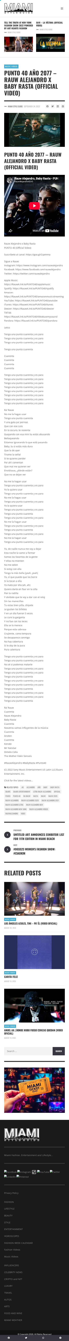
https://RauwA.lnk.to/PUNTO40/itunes (33, 304)
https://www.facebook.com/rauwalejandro (37, 269)
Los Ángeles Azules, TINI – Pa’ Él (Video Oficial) (30, 923)
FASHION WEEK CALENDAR (18, 1242)
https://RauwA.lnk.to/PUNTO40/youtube (36, 300)
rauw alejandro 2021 (50, 800)
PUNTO (7, 796)
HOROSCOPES (11, 1236)
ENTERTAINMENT (13, 1229)
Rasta (35, 796)
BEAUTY (8, 1215)
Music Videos (11, 66)
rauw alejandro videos (38, 809)
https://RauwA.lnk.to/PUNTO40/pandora (35, 320)
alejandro (31, 787)
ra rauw (26, 796)
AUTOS (8, 1299)
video (23, 813)
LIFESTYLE (9, 1208)
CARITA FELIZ (11, 977)
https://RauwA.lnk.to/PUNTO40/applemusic (27, 284)
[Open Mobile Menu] (62, 8)
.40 (22, 787)
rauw (43, 796)
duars (7, 791)
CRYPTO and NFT (13, 1279)
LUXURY (8, 1285)
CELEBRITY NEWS (13, 1272)
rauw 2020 (52, 796)
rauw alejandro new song (15, 809)
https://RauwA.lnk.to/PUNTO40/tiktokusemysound (30, 316)
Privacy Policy (11, 1192)
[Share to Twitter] (53, 106)
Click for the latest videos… (18, 780)
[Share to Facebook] (47, 106)
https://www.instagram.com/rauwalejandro (39, 265)
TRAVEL (8, 1292)
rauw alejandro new (34, 804)
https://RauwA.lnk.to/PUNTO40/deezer (33, 308)
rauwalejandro (11, 813)
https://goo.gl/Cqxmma (38, 254)
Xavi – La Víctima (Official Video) (49, 24)
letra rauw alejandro (42, 791)
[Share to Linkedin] (58, 106)
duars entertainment (21, 791)
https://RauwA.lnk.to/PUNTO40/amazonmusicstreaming (34, 296)
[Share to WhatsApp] (43, 1338)
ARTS (7, 1306)
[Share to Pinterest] (63, 106)
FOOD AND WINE (13, 1313)
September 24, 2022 (32, 106)
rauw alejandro (11, 800)
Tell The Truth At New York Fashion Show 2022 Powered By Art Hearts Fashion (18, 25)
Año (39, 787)
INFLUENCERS (11, 1265)
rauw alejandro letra (14, 804)
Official (57, 791)
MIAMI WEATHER (13, 1320)
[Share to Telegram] (60, 1338)
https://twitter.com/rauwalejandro (31, 273)
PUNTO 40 (16, 796)
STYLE (7, 1222)
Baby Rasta (54, 787)
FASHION (9, 1201)
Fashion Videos (12, 1249)
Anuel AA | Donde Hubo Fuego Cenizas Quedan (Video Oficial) (33, 1031)
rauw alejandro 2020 (30, 800)
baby (45, 787)
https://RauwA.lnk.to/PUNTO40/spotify (33, 288)
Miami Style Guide (14, 32)
